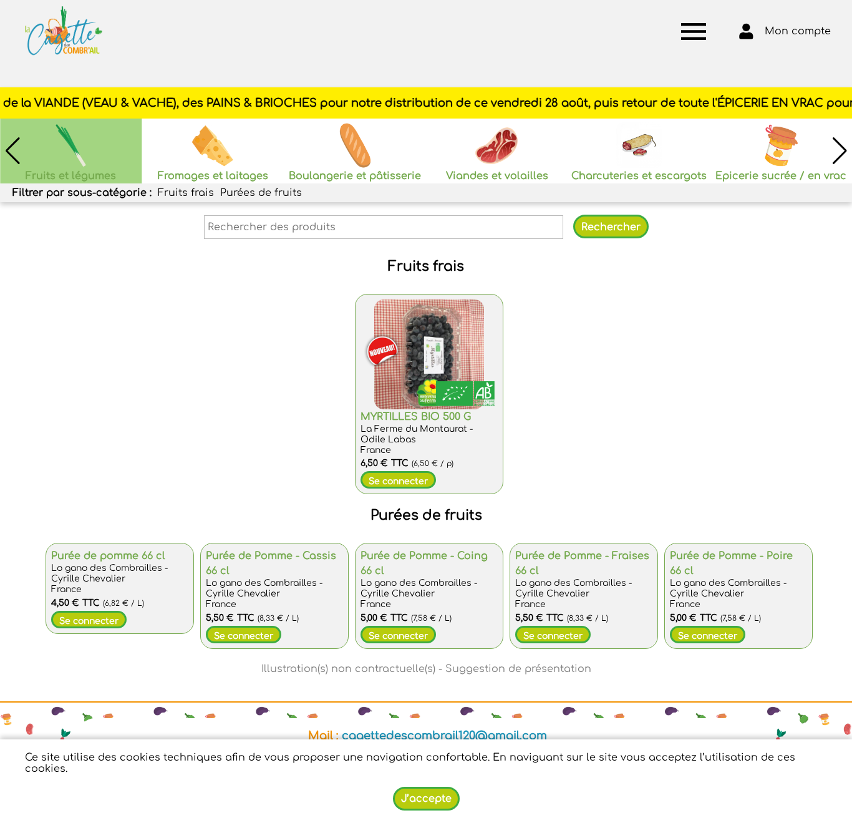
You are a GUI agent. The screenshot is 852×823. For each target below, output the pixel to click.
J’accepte (426, 798)
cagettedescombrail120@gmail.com (444, 735)
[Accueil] (63, 31)
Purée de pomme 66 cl (108, 556)
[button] (839, 151)
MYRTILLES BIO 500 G (416, 416)
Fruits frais (186, 192)
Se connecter (398, 481)
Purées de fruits (261, 192)
